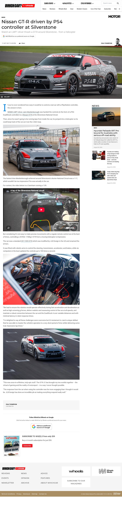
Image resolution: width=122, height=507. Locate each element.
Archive (25, 483)
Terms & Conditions (8, 494)
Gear (71, 9)
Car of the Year (96, 9)
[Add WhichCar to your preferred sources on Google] (41, 426)
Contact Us (43, 494)
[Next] (119, 9)
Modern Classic (82, 9)
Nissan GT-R (27, 115)
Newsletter (8, 483)
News (44, 9)
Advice (44, 473)
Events (5, 478)
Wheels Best (63, 9)
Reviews (52, 9)
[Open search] (117, 3)
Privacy (19, 494)
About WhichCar (49, 483)
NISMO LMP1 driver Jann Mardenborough (23, 112)
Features (45, 478)
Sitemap (35, 494)
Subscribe (107, 9)
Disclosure (26, 494)
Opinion (25, 478)
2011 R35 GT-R (26, 241)
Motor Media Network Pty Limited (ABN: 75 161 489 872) (97, 494)
